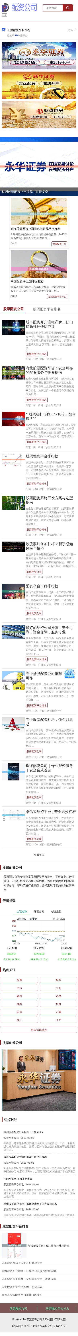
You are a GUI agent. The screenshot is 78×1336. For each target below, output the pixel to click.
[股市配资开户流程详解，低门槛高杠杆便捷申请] (13, 327)
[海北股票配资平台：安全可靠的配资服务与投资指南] (13, 372)
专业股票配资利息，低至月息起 (49, 721)
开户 (58, 1020)
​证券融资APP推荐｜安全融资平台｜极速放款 (29, 1279)
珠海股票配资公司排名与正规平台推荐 (35, 229)
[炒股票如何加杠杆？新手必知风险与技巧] (13, 546)
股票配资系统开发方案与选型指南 (49, 500)
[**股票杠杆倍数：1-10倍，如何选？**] (13, 418)
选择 (58, 996)
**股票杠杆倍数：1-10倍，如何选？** (51, 416)
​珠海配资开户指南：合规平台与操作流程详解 (29, 1271)
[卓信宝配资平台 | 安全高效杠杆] (13, 815)
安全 (19, 1012)
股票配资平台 (47, 1326)
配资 (58, 980)
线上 (19, 1020)
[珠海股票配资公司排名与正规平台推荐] (39, 213)
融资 (19, 996)
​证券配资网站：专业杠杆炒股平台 (22, 1263)
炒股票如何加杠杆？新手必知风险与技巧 (49, 546)
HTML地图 (60, 1319)
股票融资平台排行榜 (42, 456)
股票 (19, 980)
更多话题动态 (39, 1030)
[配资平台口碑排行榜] (13, 591)
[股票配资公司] (19, 7)
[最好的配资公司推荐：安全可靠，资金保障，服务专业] (13, 631)
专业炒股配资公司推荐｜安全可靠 (49, 675)
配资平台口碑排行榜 (42, 585)
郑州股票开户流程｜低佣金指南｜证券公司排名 (30, 1203)
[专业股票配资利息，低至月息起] (13, 724)
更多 (70, 30)
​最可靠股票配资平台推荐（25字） (22, 1295)
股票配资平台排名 (57, 296)
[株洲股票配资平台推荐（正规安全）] (39, 166)
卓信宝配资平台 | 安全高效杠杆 (51, 811)
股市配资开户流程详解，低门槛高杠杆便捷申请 (49, 324)
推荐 (19, 1004)
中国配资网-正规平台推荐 (27, 281)
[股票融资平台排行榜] (13, 459)
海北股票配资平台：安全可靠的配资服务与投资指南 (49, 370)
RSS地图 (48, 1319)
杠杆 (58, 1004)
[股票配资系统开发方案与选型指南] (13, 502)
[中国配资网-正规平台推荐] (39, 268)
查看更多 (39, 854)
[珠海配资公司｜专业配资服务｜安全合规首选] (13, 771)
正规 (58, 1012)
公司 (58, 988)
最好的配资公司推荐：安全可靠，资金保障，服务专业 (49, 629)
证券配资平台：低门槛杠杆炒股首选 (48, 1245)
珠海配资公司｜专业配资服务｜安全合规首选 (49, 767)
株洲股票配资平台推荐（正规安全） (26, 191)
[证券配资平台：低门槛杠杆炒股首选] (14, 1245)
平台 (19, 988)
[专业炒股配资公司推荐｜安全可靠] (13, 680)
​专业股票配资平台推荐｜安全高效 (22, 1287)
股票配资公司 (59, 243)
